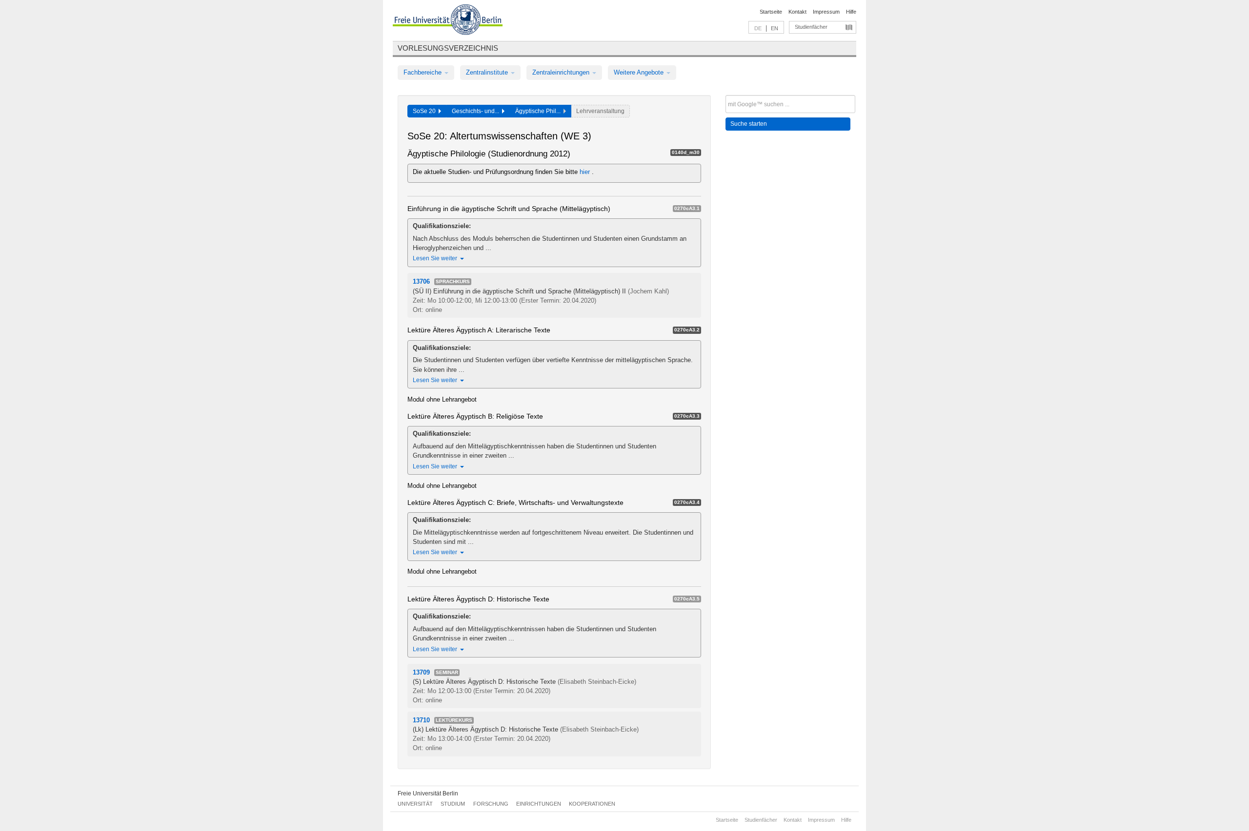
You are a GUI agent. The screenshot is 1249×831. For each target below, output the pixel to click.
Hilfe (851, 12)
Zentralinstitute (488, 72)
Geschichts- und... (477, 111)
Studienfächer (811, 27)
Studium (453, 804)
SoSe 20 (426, 111)
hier (586, 171)
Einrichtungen (538, 804)
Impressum (826, 12)
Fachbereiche (423, 72)
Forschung (490, 804)
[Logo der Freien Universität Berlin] (448, 21)
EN (774, 28)
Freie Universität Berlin (428, 793)
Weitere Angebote (639, 72)
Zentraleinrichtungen (561, 72)
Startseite (771, 12)
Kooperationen (592, 804)
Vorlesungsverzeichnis (448, 48)
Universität (415, 804)
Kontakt (797, 12)
